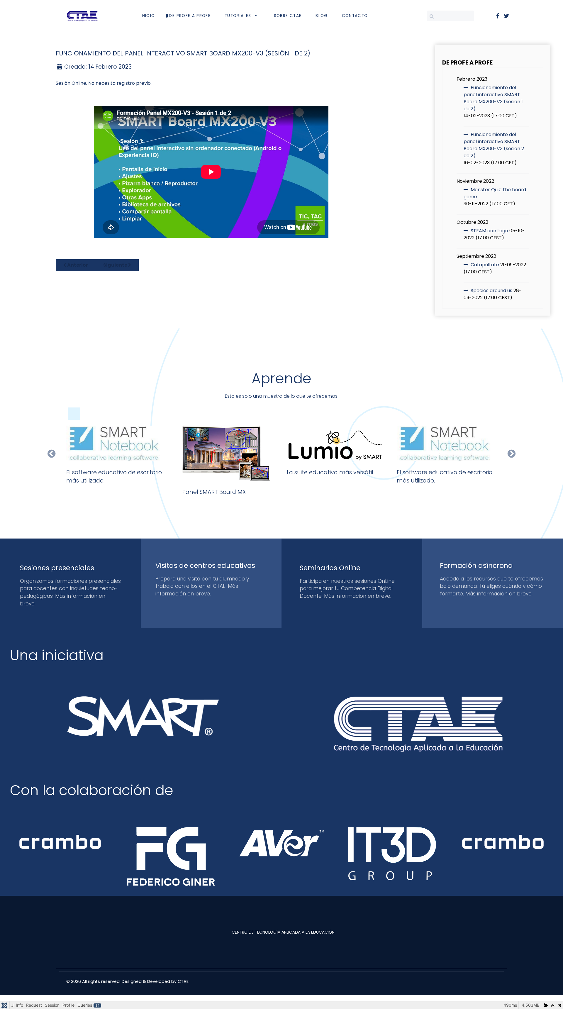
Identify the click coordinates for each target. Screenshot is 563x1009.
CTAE (183, 981)
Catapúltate (485, 264)
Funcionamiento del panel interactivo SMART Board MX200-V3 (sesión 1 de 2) (493, 98)
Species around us (491, 290)
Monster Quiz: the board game (495, 193)
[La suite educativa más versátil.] (337, 443)
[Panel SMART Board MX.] (226, 453)
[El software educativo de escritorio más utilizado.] (116, 443)
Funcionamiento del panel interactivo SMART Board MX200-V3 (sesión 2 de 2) (494, 145)
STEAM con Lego (489, 230)
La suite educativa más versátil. (330, 472)
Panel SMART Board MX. (214, 492)
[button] (51, 454)
